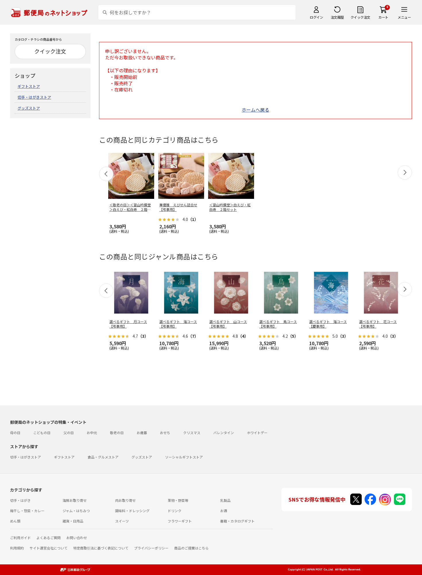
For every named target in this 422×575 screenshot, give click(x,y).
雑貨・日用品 (73, 520)
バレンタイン (223, 432)
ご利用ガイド (20, 537)
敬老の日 (117, 432)
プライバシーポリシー (151, 547)
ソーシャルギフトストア (184, 456)
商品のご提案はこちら (191, 547)
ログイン (316, 17)
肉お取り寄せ (125, 500)
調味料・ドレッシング (132, 510)
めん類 (15, 520)
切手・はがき (20, 500)
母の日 (15, 432)
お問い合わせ (76, 537)
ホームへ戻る (255, 109)
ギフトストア (29, 86)
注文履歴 (337, 17)
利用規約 (17, 547)
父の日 (68, 432)
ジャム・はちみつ (76, 510)
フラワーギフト (180, 520)
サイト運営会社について (48, 547)
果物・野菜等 (178, 500)
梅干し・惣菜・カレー (27, 510)
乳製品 (225, 500)
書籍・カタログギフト (237, 520)
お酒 (223, 510)
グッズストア (29, 108)
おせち (165, 432)
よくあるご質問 (48, 537)
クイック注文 (360, 17)
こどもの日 (42, 432)
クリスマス (191, 432)
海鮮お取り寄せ (75, 500)
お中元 (92, 432)
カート (383, 17)
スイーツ (122, 520)
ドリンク (174, 510)
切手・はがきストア (34, 97)
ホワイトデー (257, 432)
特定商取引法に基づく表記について (100, 547)
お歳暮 (142, 432)
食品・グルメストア (103, 456)
